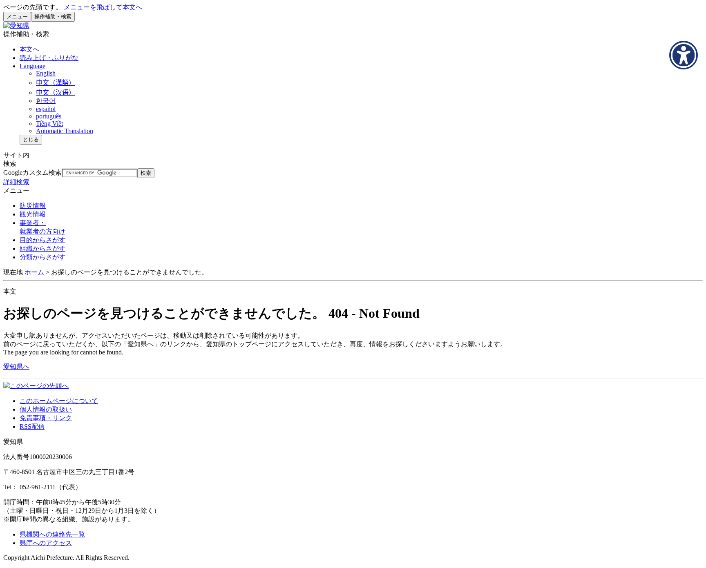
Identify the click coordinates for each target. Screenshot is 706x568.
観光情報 (33, 214)
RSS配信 (32, 426)
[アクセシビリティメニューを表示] (683, 55)
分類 (42, 257)
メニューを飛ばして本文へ (103, 7)
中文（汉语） (55, 92)
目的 (42, 239)
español (46, 108)
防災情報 (33, 205)
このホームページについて (59, 400)
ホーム (34, 272)
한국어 (46, 100)
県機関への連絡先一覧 (52, 534)
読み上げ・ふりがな (49, 57)
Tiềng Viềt (49, 123)
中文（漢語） (55, 82)
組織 (42, 248)
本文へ (29, 49)
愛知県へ (16, 366)
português (48, 116)
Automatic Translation (64, 130)
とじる (31, 139)
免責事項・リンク (46, 417)
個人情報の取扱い (46, 409)
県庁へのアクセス (46, 542)
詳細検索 (16, 181)
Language (32, 65)
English (46, 73)
